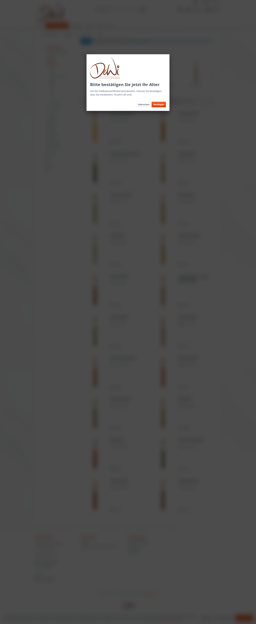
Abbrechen (143, 104)
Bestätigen (158, 104)
